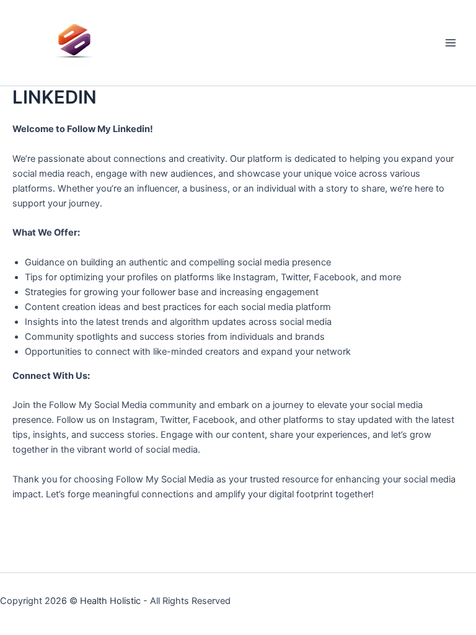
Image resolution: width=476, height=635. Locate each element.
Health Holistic (110, 600)
